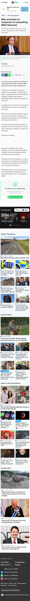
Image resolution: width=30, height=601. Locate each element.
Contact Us (4, 585)
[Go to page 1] (10, 225)
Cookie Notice (12, 585)
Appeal (17, 565)
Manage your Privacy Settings (10, 590)
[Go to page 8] (20, 225)
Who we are (4, 583)
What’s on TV (5, 565)
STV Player (5, 562)
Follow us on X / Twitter (11, 569)
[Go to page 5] (16, 225)
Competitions (20, 562)
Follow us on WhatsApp (11, 575)
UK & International (13, 15)
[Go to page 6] (17, 225)
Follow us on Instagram (11, 578)
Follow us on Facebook (11, 572)
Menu (6, 2)
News (3, 15)
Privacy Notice (22, 583)
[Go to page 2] (12, 225)
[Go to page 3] (13, 225)
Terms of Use (12, 583)
